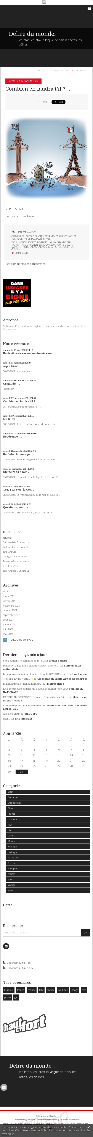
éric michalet (23, 718)
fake (41, 989)
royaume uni (44, 242)
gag (16, 997)
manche (16, 246)
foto (84, 989)
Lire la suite (9, 329)
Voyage (11, 884)
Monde (72, 236)
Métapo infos (55, 683)
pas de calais (29, 246)
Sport (11, 879)
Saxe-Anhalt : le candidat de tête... (23, 660)
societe (50, 989)
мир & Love (10, 366)
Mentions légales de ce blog (34, 1123)
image (74, 989)
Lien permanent (25, 232)
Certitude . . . (82, 70)
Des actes (38, 236)
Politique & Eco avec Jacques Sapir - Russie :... (31, 665)
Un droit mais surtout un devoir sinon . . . (30, 353)
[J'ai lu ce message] (88, 1127)
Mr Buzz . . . (41, 70)
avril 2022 (8, 591)
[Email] (6, 946)
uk (54, 242)
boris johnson (47, 244)
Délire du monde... (33, 34)
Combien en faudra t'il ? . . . (38, 89)
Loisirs (11, 835)
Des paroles (51, 236)
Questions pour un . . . (17, 507)
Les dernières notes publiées (47, 1119)
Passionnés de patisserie (16, 561)
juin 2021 (8, 629)
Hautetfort (53, 1116)
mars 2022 (9, 596)
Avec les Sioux (11, 713)
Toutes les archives (21, 639)
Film (10, 808)
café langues (9, 551)
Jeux (10, 824)
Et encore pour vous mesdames (22, 705)
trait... (6, 718)
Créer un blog (41, 1116)
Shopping (13, 868)
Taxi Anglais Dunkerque (16, 570)
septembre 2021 (12, 614)
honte (60, 244)
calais (41, 246)
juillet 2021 (9, 624)
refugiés (7, 537)
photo (7, 997)
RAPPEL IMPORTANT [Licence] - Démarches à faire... (35, 697)
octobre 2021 (10, 610)
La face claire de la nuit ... (16, 547)
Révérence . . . (12, 436)
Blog (29, 236)
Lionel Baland (58, 660)
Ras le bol (29, 238)
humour (8, 989)
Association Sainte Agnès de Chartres (63, 678)
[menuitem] (41, 70)
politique (16, 238)
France (63, 236)
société (40, 238)
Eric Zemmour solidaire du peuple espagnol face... (33, 688)
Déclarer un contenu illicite (12, 1123)
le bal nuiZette (11, 566)
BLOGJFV (31, 713)
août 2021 (8, 619)
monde (23, 242)
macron (33, 244)
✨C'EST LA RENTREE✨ (18, 678)
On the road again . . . (17, 472)
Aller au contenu (12, 8)
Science (11, 863)
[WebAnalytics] (46, 2)
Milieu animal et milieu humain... (22, 683)
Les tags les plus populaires (69, 1119)
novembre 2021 (11, 605)
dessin (68, 244)
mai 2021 (8, 633)
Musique (12, 846)
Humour (12, 819)
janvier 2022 (9, 600)
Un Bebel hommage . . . (18, 454)
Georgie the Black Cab (15, 556)
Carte (7, 905)
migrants (51, 246)
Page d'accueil (61, 70)
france (24, 244)
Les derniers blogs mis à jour (24, 1119)
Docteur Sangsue (78, 674)
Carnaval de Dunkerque (16, 542)
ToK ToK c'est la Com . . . (19, 489)
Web (48, 238)
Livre (10, 830)
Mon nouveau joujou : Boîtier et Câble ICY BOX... (32, 674)
